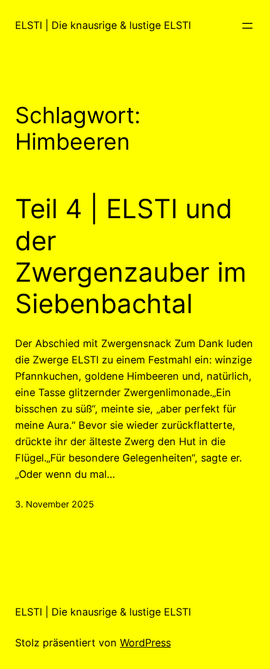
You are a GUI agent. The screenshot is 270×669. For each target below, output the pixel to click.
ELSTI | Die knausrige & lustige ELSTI (103, 25)
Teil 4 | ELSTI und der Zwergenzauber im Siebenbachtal (131, 256)
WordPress (145, 642)
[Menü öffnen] (247, 25)
